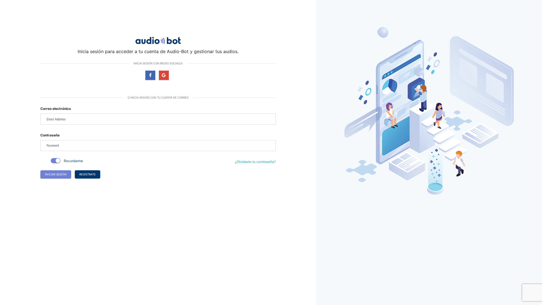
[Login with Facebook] (150, 75)
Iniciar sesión (56, 174)
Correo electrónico (55, 108)
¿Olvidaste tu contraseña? (255, 162)
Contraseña (50, 135)
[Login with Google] (164, 75)
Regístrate (87, 174)
